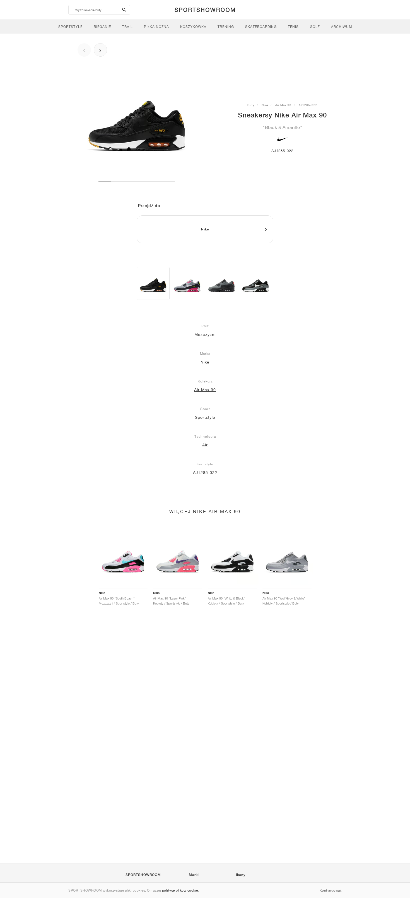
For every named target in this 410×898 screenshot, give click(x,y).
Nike (265, 105)
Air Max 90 (283, 105)
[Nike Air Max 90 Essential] (187, 283)
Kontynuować (331, 890)
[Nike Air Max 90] (153, 283)
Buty (250, 105)
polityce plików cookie (180, 890)
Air (205, 445)
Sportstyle (205, 417)
